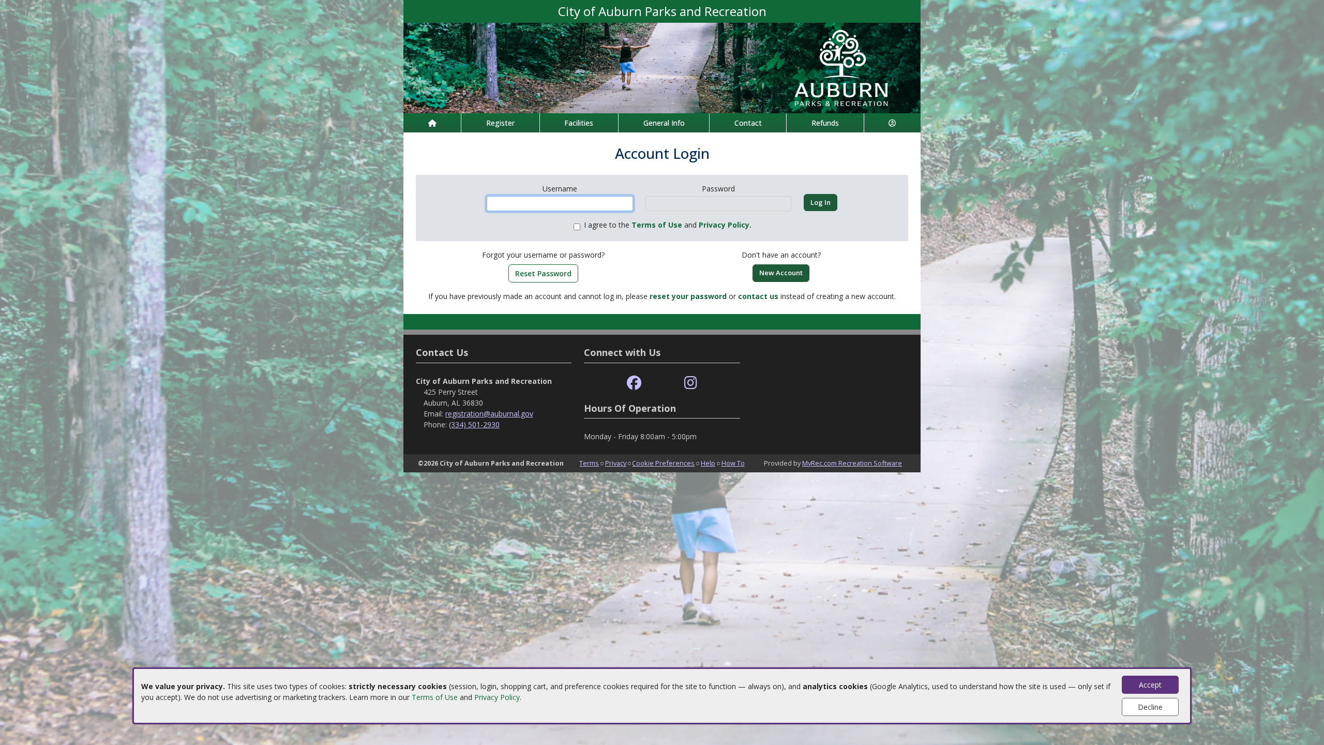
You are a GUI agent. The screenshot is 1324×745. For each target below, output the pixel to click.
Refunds (825, 123)
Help (708, 463)
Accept (1150, 685)
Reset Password (543, 273)
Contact (748, 123)
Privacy (615, 463)
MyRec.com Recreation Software (852, 463)
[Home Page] (432, 122)
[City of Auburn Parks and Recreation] (662, 67)
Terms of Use (435, 697)
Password (718, 188)
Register (500, 123)
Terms (589, 463)
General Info (664, 123)
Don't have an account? (781, 255)
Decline (1150, 707)
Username (560, 188)
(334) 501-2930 (474, 424)
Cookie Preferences (663, 463)
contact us (758, 296)
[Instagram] (690, 383)
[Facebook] (634, 383)
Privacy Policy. (725, 225)
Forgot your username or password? (543, 255)
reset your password (688, 296)
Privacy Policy (497, 697)
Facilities (578, 123)
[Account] (892, 122)
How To (733, 463)
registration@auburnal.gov (489, 414)
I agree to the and (667, 225)
